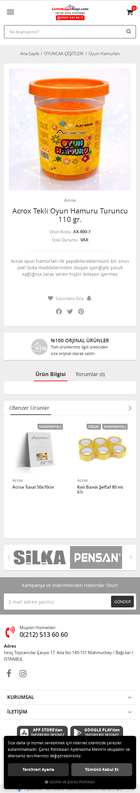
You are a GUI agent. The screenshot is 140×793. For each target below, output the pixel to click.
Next (130, 407)
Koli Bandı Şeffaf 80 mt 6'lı (100, 490)
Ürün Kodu (60, 232)
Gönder (122, 601)
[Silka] (42, 557)
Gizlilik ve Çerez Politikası (72, 781)
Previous (10, 407)
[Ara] (129, 31)
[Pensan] (98, 557)
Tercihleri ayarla (38, 769)
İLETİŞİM (17, 711)
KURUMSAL (20, 697)
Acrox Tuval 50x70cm (33, 487)
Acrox (70, 200)
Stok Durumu (65, 240)
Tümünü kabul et (102, 769)
